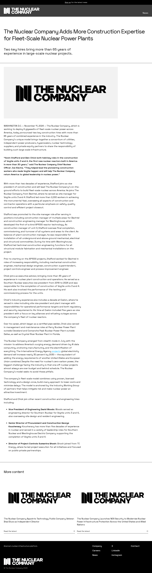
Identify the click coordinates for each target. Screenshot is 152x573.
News (145, 13)
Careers (96, 550)
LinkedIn (116, 550)
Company (97, 546)
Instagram (117, 555)
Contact (135, 546)
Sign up (68, 2)
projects (56, 351)
